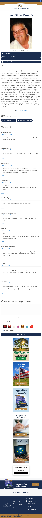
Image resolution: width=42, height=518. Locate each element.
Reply (2, 143)
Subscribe (21, 473)
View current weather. (21, 110)
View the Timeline (7, 120)
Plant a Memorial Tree (8, 61)
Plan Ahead (20, 502)
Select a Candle (6, 322)
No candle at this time (9, 330)
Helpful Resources (21, 505)
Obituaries (21, 507)
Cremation (15, 507)
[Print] (2, 65)
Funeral (14, 505)
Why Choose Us (14, 502)
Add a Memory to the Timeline (9, 56)
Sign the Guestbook (7, 59)
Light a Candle (7, 53)
